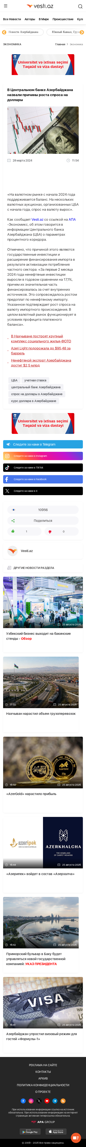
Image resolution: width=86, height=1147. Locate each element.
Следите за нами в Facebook (30, 479)
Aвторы (30, 19)
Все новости (12, 19)
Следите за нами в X (26, 491)
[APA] (43, 1122)
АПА (72, 219)
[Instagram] (31, 1101)
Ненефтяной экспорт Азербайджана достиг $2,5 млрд (41, 362)
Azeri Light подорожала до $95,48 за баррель (41, 350)
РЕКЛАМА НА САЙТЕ (43, 1065)
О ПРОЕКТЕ (43, 1091)
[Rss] (63, 1101)
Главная (60, 44)
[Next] (81, 32)
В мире (44, 19)
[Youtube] (46, 1101)
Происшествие (63, 19)
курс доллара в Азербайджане (33, 401)
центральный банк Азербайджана (36, 387)
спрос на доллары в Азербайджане (36, 394)
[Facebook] (23, 1101)
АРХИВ (43, 1078)
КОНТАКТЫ (43, 1071)
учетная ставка (35, 380)
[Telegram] (54, 1101)
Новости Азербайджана (23, 32)
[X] (39, 1101)
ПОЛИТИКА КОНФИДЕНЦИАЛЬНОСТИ (43, 1085)
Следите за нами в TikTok (28, 467)
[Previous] (4, 32)
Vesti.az (37, 219)
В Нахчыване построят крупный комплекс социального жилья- (41, 338)
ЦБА (14, 380)
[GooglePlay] (30, 1131)
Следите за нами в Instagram (30, 456)
